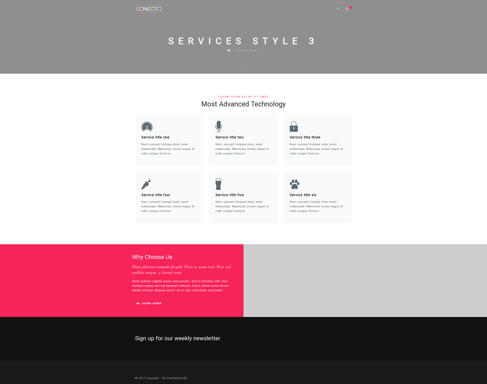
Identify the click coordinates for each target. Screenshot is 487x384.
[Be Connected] (149, 8)
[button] (338, 9)
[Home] (229, 50)
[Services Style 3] (243, 70)
